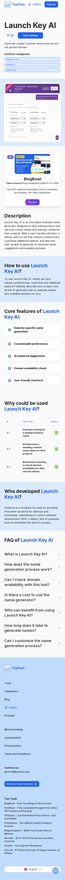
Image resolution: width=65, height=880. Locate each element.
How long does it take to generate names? (26, 628)
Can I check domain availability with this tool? (27, 582)
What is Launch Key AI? (25, 554)
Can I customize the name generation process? (27, 643)
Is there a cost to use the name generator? (26, 597)
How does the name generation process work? (28, 567)
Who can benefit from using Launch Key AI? (29, 612)
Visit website (30, 35)
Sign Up (51, 4)
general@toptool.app (17, 771)
